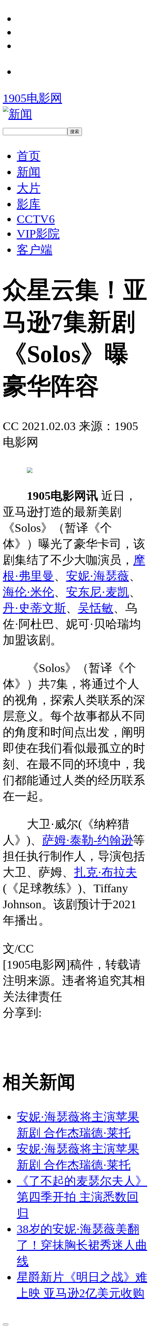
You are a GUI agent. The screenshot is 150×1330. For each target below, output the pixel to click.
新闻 (28, 171)
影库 (28, 204)
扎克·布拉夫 (105, 872)
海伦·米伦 (28, 591)
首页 (28, 155)
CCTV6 (36, 219)
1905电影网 (32, 98)
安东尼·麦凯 (97, 591)
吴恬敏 (95, 607)
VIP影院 (38, 233)
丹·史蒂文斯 (34, 607)
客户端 (34, 249)
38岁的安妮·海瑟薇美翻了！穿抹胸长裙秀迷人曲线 (82, 1245)
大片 (28, 187)
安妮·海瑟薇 (97, 575)
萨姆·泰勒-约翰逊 (87, 840)
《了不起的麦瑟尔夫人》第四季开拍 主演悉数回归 (82, 1197)
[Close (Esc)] (5, 1324)
